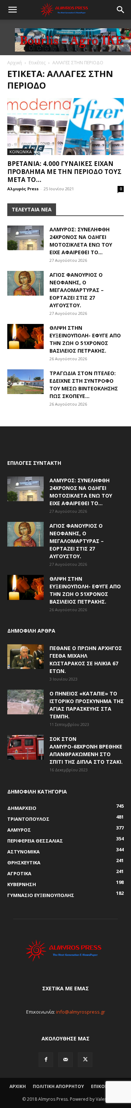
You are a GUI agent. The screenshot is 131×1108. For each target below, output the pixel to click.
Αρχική (14, 63)
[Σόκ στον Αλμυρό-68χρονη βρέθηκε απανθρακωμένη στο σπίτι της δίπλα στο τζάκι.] (25, 747)
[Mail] (65, 1059)
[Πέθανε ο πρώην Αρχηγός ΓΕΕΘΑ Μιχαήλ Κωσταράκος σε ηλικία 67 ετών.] (25, 656)
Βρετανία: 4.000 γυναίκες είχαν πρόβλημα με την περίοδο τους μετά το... (64, 171)
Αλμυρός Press (23, 188)
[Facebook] (46, 1059)
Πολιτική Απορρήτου (58, 1086)
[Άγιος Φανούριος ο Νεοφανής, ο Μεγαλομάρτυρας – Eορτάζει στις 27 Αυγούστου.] (25, 283)
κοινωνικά (20, 151)
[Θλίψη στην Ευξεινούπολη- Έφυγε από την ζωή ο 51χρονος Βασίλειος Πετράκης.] (25, 336)
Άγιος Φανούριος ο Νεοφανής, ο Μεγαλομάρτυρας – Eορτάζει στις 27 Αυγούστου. (76, 290)
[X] (85, 1059)
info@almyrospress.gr (80, 1011)
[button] (12, 10)
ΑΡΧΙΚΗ (17, 1086)
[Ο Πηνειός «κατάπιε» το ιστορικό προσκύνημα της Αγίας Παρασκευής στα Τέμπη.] (25, 702)
